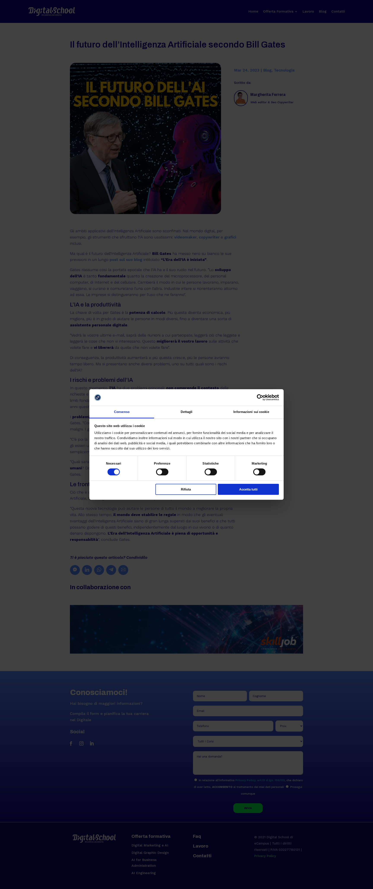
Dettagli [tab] (187, 412)
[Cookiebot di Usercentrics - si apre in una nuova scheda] (260, 397)
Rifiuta (186, 489)
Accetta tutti (248, 489)
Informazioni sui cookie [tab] (251, 412)
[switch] (162, 471)
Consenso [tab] (122, 412)
